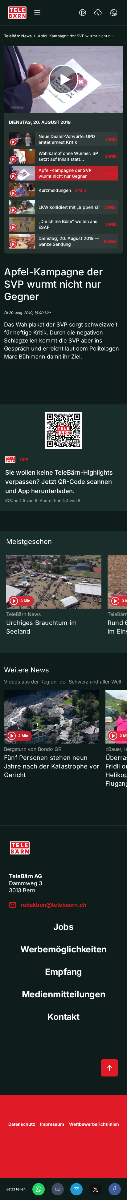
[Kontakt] (113, 13)
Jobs (63, 927)
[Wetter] (98, 13)
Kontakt (63, 1016)
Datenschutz (21, 1124)
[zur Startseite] (17, 12)
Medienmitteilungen (63, 994)
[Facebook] (115, 1189)
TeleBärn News (18, 36)
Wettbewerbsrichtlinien (94, 1124)
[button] (57, 1189)
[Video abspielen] (63, 79)
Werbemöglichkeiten (63, 949)
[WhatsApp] (38, 1189)
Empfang (63, 972)
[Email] (76, 1189)
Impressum (52, 1124)
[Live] (82, 13)
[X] (95, 1189)
